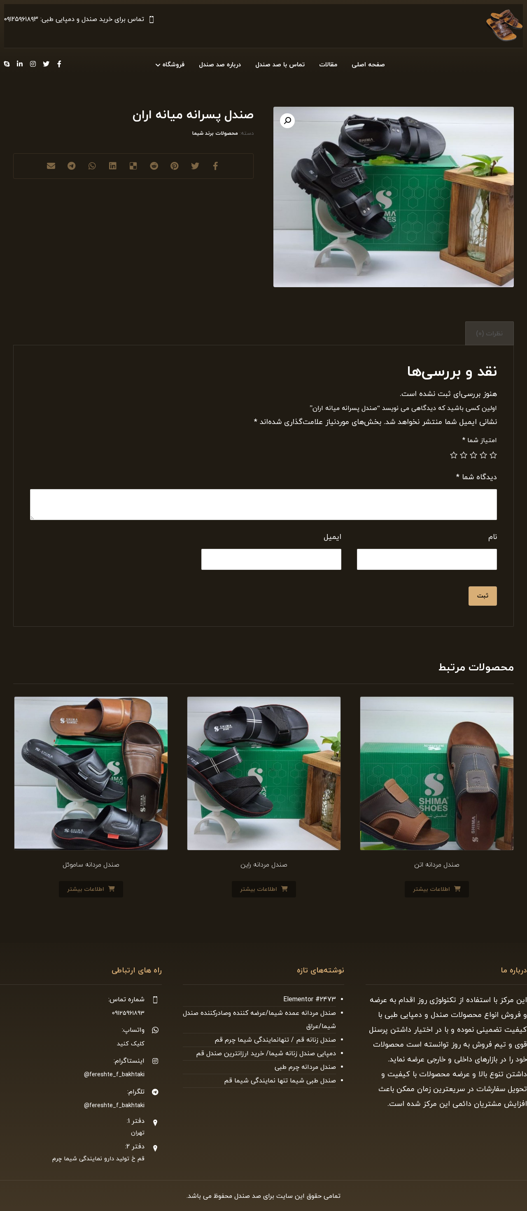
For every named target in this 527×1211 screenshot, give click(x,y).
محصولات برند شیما (215, 133)
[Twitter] (46, 63)
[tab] (489, 333)
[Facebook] (59, 63)
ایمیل (332, 537)
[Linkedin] (19, 63)
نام (492, 537)
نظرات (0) (489, 333)
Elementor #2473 (309, 999)
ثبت (482, 596)
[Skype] (6, 63)
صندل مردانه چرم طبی (305, 1067)
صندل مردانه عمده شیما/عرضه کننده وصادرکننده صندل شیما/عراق (259, 1020)
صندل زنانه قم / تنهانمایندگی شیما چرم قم (275, 1040)
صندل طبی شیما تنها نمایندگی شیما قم (280, 1080)
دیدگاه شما (476, 477)
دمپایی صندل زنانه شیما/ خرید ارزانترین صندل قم (266, 1053)
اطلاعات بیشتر (431, 889)
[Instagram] (33, 63)
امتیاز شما (479, 440)
